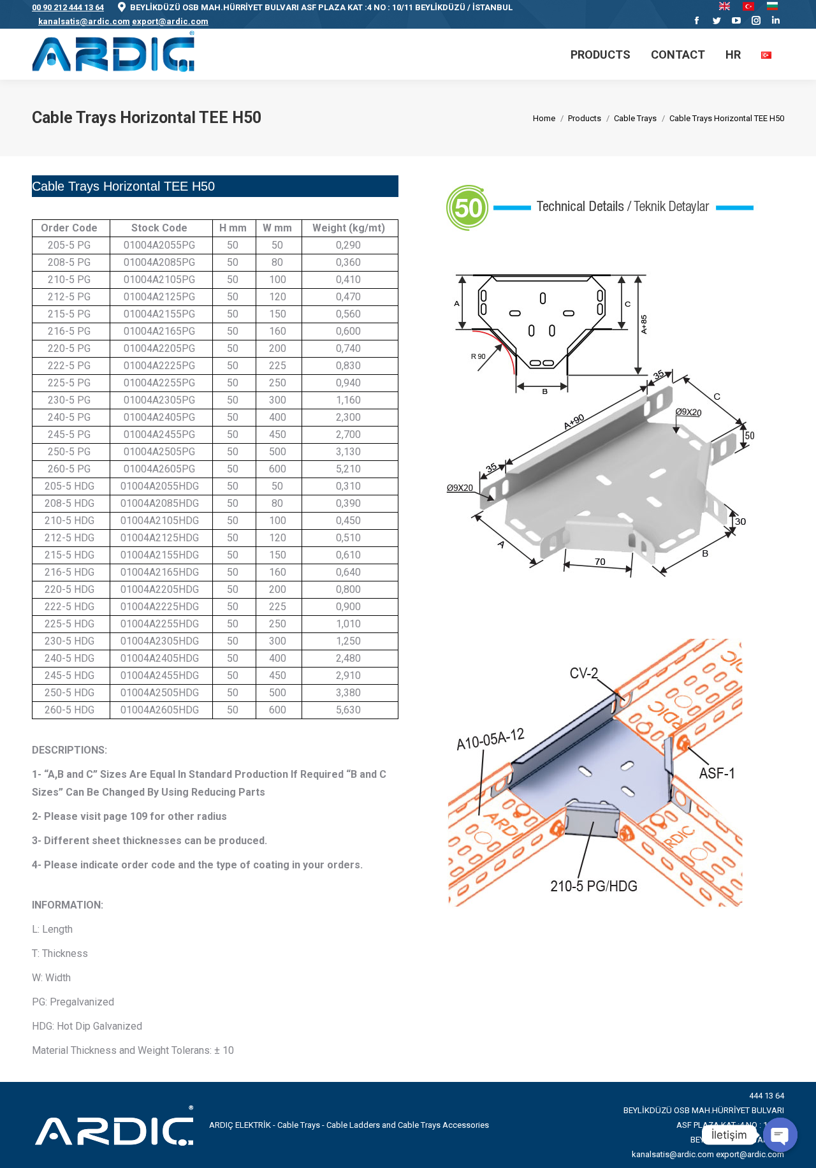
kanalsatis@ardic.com (84, 21)
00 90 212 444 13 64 (68, 7)
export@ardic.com (170, 21)
